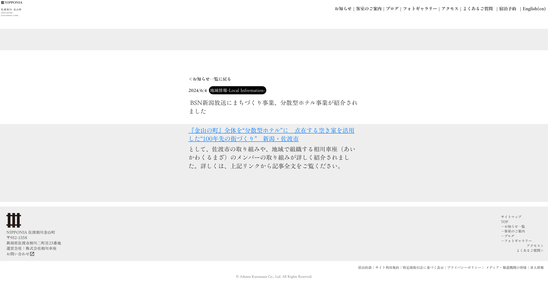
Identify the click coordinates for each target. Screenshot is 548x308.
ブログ (392, 9)
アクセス (450, 9)
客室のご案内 (369, 9)
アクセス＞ (535, 245)
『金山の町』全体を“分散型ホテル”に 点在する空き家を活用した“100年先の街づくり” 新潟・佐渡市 (271, 134)
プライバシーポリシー (464, 267)
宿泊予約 (507, 9)
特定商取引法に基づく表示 (423, 267)
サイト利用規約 (387, 267)
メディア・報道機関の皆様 (506, 267)
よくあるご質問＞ (530, 250)
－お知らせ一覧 (513, 226)
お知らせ (343, 9)
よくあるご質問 (478, 9)
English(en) (534, 9)
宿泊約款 (365, 267)
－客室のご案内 (513, 231)
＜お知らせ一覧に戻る (209, 79)
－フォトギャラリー (516, 240)
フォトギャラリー (420, 9)
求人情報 (537, 267)
